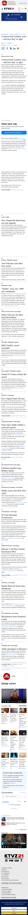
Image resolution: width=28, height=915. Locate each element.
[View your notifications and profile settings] (25, 801)
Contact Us (4, 869)
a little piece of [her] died (11, 654)
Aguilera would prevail (9, 478)
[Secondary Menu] (3, 8)
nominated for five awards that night (13, 538)
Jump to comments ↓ (6, 669)
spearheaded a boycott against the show (17, 148)
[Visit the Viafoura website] (23, 829)
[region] (14, 811)
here (8, 787)
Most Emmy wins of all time (17, 189)
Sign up (24, 792)
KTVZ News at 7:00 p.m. (11, 19)
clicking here (12, 783)
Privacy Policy (4, 876)
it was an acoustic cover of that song (13, 406)
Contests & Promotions (6, 889)
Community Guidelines (6, 868)
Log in (20, 792)
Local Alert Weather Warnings (8, 894)
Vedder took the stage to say (17, 434)
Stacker (4, 43)
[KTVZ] (10, 9)
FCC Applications (5, 873)
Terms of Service (5, 878)
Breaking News (5, 887)
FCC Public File (5, 874)
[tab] (5, 801)
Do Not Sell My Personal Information (10, 880)
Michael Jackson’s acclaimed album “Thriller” (16, 293)
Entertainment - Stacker (16, 664)
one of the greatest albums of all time (9, 305)
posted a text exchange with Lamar (9, 626)
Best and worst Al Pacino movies (18, 415)
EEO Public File (5, 871)
